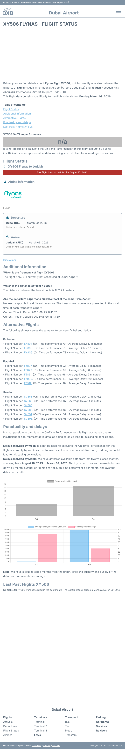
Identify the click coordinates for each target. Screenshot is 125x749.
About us (56, 745)
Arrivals (8, 721)
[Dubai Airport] (8, 11)
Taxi (67, 726)
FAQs (37, 735)
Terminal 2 (40, 726)
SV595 (28, 418)
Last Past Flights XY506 (18, 126)
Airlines (7, 735)
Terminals (40, 717)
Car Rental (102, 721)
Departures (10, 726)
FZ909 (28, 379)
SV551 (28, 396)
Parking (101, 717)
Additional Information (17, 113)
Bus (67, 721)
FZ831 (27, 374)
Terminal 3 (40, 730)
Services (101, 726)
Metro (68, 730)
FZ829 (28, 370)
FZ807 (28, 365)
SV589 (28, 409)
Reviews (101, 730)
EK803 (28, 348)
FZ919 (28, 383)
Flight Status (11, 109)
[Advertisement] (62, 55)
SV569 (28, 401)
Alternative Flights (14, 118)
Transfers (70, 735)
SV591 (28, 414)
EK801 (28, 343)
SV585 (28, 405)
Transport (71, 717)
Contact (46, 745)
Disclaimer (36, 745)
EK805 (28, 352)
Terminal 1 (40, 721)
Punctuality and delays (17, 122)
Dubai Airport (64, 13)
